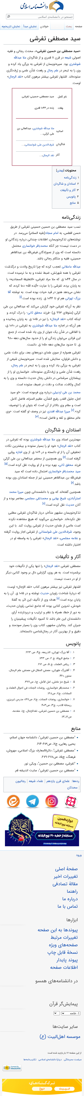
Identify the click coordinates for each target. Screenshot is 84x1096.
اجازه (19, 452)
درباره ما (70, 899)
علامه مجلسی (69, 538)
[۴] (64, 457)
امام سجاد (51, 233)
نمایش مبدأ (30, 26)
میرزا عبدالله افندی (58, 411)
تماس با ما (68, 906)
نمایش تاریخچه (11, 26)
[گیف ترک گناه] (42, 1087)
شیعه (68, 57)
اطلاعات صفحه (64, 967)
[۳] (37, 417)
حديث (70, 504)
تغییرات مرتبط (64, 937)
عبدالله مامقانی (71, 266)
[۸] (58, 599)
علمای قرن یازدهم (58, 781)
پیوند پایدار (67, 960)
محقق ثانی (35, 312)
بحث (69, 26)
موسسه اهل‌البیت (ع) (60, 1036)
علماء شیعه (36, 781)
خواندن (44, 26)
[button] (76, 169)
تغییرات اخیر (66, 876)
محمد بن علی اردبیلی (67, 392)
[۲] (72, 410)
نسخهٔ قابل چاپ (62, 952)
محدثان (72, 787)
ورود (79, 855)
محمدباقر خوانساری (35, 245)
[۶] (72, 483)
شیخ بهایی (59, 498)
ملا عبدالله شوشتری (43, 128)
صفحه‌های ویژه (63, 945)
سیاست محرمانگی (72, 1060)
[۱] (21, 297)
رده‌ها (75, 781)
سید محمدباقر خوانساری (64, 471)
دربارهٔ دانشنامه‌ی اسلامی (50, 1060)
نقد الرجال (15, 76)
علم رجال (52, 70)
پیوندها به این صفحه (58, 930)
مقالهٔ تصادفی (65, 884)
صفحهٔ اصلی (66, 869)
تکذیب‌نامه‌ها (29, 1060)
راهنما (72, 891)
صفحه (78, 26)
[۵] (6, 464)
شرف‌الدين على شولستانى (39, 145)
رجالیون (21, 781)
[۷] (43, 504)
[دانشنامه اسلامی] (42, 6)
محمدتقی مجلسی (36, 498)
